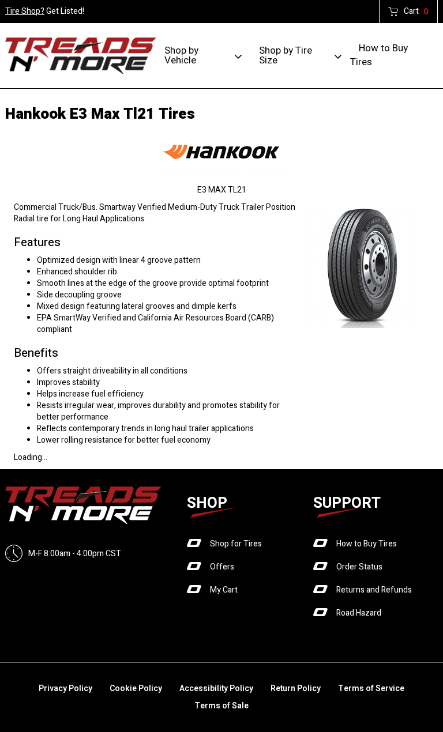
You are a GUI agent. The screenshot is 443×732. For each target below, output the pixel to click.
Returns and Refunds (374, 590)
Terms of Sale (221, 706)
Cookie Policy (136, 688)
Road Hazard (358, 613)
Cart (416, 11)
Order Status (359, 567)
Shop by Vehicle (181, 55)
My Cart (224, 590)
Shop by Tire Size (285, 55)
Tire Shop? (24, 11)
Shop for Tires (236, 544)
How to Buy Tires (379, 55)
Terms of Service (371, 688)
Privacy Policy (65, 688)
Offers (222, 567)
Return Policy (296, 688)
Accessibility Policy (216, 688)
